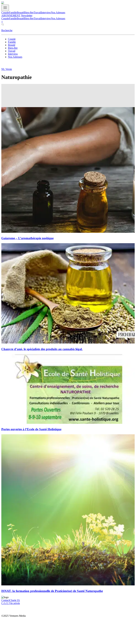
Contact (5, 600)
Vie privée (14, 603)
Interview (46, 12)
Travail (37, 12)
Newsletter (26, 15)
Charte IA (14, 600)
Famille (13, 12)
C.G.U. (5, 603)
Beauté (20, 12)
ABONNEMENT (10, 15)
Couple (5, 12)
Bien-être (29, 12)
